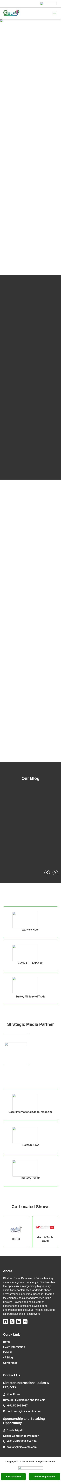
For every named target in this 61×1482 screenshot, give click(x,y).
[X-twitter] (12, 1321)
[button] (47, 872)
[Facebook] (5, 1321)
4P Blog (8, 1357)
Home (6, 1341)
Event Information (14, 1347)
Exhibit (7, 1352)
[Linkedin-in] (18, 1321)
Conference (10, 1362)
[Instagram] (25, 1321)
